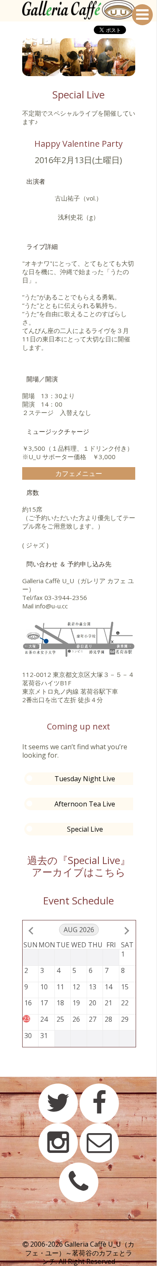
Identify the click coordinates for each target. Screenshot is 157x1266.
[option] (41, 57)
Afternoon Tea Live (84, 804)
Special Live (85, 829)
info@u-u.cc (51, 606)
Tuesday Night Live (84, 778)
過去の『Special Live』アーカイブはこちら (78, 866)
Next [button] (141, 57)
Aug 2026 (79, 929)
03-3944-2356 (65, 597)
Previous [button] (16, 57)
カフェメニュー (78, 473)
